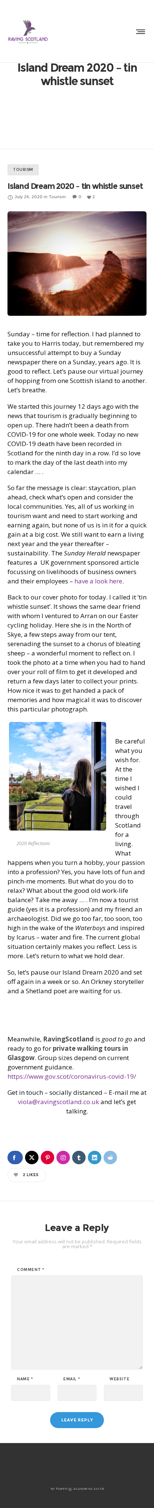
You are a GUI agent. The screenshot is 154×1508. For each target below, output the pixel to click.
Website (119, 1379)
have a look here (97, 581)
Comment (30, 1270)
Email (71, 1379)
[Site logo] (28, 31)
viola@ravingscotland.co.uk (58, 1101)
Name (25, 1379)
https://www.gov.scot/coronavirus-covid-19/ (71, 1076)
